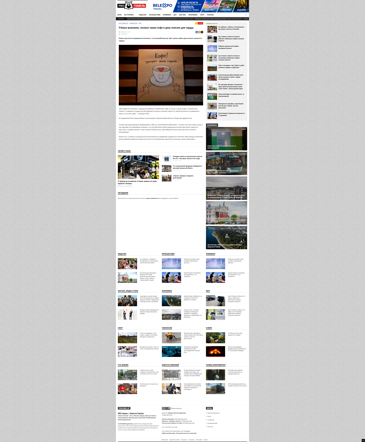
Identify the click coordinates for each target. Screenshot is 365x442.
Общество (142, 15)
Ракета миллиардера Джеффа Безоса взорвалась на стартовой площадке (237, 348)
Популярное (212, 125)
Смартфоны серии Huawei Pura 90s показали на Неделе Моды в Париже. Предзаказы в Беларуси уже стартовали (149, 298)
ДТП (175, 15)
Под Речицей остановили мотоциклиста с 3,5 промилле (231, 114)
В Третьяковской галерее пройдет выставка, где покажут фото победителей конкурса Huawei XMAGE (193, 372)
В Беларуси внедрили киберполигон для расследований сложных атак (192, 349)
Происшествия (154, 15)
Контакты (210, 426)
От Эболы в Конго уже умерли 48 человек (235, 334)
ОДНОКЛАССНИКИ (174, 440)
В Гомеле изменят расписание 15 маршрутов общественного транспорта (223, 172)
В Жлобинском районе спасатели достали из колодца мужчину (235, 372)
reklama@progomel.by (180, 419)
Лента (119, 15)
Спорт (202, 15)
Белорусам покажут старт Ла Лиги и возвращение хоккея (149, 348)
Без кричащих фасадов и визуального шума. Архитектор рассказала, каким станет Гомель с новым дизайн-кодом (230, 86)
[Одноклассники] (199, 32)
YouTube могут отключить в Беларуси (149, 385)
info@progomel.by (167, 415)
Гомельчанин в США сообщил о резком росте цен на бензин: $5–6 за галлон (149, 372)
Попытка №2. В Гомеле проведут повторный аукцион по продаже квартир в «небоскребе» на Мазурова (226, 196)
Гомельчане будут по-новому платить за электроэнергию (231, 95)
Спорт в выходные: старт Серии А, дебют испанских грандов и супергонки (231, 66)
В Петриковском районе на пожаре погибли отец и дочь (237, 385)
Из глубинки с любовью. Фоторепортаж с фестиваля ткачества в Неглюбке (231, 28)
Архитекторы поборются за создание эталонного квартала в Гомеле (224, 246)
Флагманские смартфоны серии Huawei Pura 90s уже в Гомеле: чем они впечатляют (230, 106)
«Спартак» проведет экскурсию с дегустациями (183, 177)
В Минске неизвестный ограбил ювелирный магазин (211, 19)
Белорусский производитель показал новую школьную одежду (149, 311)
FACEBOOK (184, 440)
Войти (209, 416)
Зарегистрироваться (213, 413)
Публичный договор (168, 433)
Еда (140, 23)
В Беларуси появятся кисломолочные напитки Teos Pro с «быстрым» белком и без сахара (187, 157)
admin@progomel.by (189, 423)
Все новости (123, 23)
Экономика (192, 15)
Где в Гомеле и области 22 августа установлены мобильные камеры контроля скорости (229, 58)
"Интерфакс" (124, 34)
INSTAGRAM (199, 440)
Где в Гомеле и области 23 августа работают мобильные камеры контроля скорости (152, 19)
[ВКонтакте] (197, 32)
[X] (202, 32)
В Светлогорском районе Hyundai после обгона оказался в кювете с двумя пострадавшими (230, 77)
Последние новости (211, 23)
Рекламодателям (212, 423)
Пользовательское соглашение (186, 433)
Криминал (167, 15)
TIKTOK (205, 440)
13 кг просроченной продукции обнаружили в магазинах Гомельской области (187, 167)
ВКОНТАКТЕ (164, 440)
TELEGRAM (191, 440)
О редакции (210, 420)
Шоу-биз (182, 15)
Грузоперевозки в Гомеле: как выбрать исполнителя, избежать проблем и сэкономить (192, 386)
